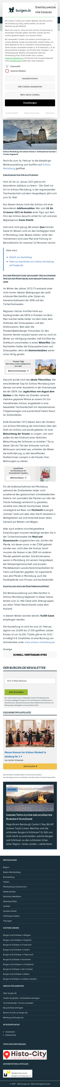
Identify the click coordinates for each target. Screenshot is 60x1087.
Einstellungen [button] (16, 61)
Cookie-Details (12, 113)
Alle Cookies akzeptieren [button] (30, 86)
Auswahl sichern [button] (30, 78)
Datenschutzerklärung (14, 58)
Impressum (50, 113)
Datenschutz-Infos (31, 113)
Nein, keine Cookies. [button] (30, 94)
